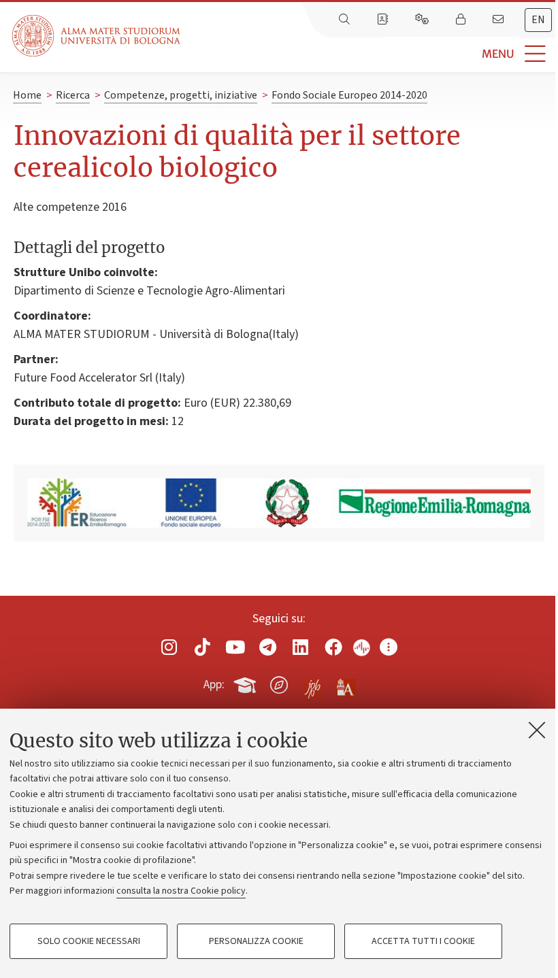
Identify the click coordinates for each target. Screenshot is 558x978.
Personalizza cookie (256, 941)
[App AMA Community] (345, 684)
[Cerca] (346, 19)
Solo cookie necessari (88, 941)
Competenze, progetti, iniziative (180, 95)
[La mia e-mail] (499, 19)
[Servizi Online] (423, 19)
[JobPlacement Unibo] (312, 682)
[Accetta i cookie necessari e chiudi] (537, 730)
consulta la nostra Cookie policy (181, 891)
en (538, 19)
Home (27, 95)
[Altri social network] (388, 646)
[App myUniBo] (246, 682)
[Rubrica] (384, 19)
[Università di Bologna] (97, 35)
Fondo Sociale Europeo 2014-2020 (349, 95)
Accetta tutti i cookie (423, 941)
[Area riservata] (462, 19)
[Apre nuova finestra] (169, 646)
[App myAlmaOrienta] (279, 682)
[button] (369, 54)
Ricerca (73, 95)
